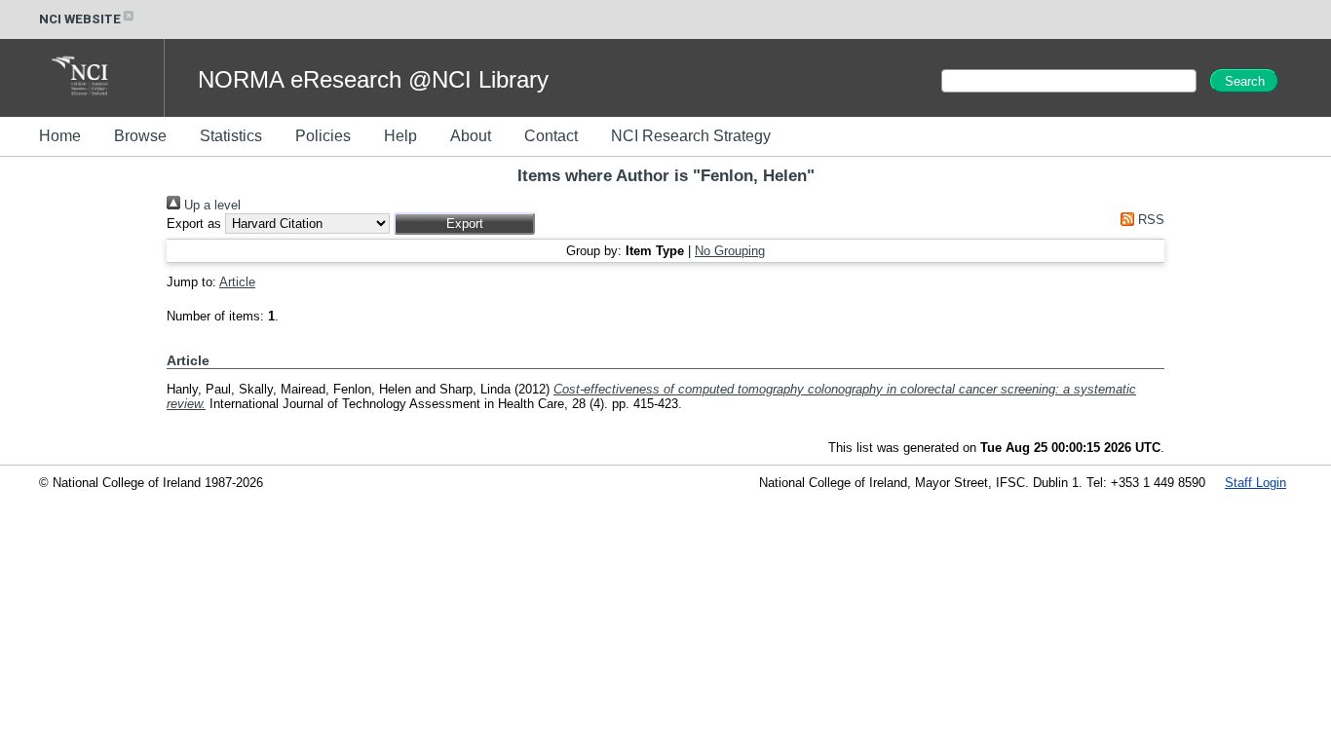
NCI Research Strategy (691, 136)
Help (400, 136)
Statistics (231, 136)
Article (237, 282)
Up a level (210, 205)
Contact (551, 136)
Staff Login (1255, 482)
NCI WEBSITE (80, 19)
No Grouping (730, 250)
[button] (464, 223)
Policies (323, 136)
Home (60, 136)
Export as (194, 223)
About (470, 136)
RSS (1149, 219)
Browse (140, 136)
